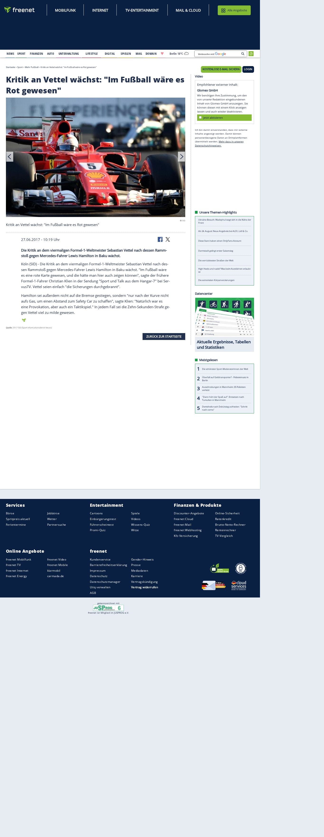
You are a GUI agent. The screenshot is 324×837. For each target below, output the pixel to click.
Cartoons (96, 513)
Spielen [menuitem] (126, 53)
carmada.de (55, 576)
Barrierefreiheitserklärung (108, 565)
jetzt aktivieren (213, 117)
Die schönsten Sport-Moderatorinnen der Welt (225, 368)
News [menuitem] (10, 53)
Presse (136, 565)
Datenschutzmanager (105, 582)
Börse (10, 513)
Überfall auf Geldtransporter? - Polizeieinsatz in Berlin (225, 379)
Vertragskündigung (144, 582)
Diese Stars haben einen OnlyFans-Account (219, 240)
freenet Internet (17, 570)
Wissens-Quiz (140, 524)
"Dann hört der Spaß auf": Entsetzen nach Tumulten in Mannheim (223, 398)
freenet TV (13, 565)
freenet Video (56, 559)
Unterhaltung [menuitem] (69, 53)
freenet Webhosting (188, 530)
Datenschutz (99, 576)
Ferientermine (16, 524)
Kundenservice (100, 559)
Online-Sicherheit (227, 513)
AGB (93, 593)
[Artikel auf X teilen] (168, 239)
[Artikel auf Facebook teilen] (160, 239)
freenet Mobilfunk (18, 559)
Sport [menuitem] (21, 53)
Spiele (135, 513)
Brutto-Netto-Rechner (230, 524)
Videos (136, 519)
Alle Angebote (237, 10)
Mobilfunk (65, 10)
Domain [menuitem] (151, 53)
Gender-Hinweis (142, 559)
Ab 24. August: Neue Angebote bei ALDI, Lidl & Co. (223, 231)
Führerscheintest (102, 524)
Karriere (137, 576)
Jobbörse (53, 513)
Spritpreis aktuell (18, 519)
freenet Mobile (57, 565)
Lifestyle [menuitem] (92, 53)
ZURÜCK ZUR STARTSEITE (163, 336)
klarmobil (53, 570)
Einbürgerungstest (103, 519)
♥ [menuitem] (162, 53)
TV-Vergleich (224, 535)
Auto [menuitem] (50, 53)
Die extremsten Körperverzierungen (216, 280)
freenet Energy (16, 576)
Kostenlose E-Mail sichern (221, 69)
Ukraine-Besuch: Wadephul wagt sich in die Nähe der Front (224, 221)
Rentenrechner (225, 530)
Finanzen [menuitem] (36, 53)
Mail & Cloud (188, 10)
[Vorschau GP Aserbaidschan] (95, 158)
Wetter (52, 519)
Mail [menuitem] (139, 53)
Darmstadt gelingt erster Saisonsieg (215, 250)
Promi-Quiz (98, 530)
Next (181, 156)
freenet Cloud (183, 519)
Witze (135, 530)
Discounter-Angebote (189, 513)
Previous (9, 156)
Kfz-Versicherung (186, 535)
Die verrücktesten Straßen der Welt (215, 260)
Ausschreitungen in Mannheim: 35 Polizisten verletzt (224, 388)
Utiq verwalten (100, 587)
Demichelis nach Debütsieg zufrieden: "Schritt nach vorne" (224, 408)
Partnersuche (56, 524)
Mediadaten (139, 570)
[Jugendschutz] (108, 607)
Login (248, 69)
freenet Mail (182, 524)
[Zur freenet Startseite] (19, 10)
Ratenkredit (223, 519)
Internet (100, 10)
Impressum (98, 570)
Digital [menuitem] (110, 53)
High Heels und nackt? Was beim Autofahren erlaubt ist (224, 270)
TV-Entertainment (142, 10)
